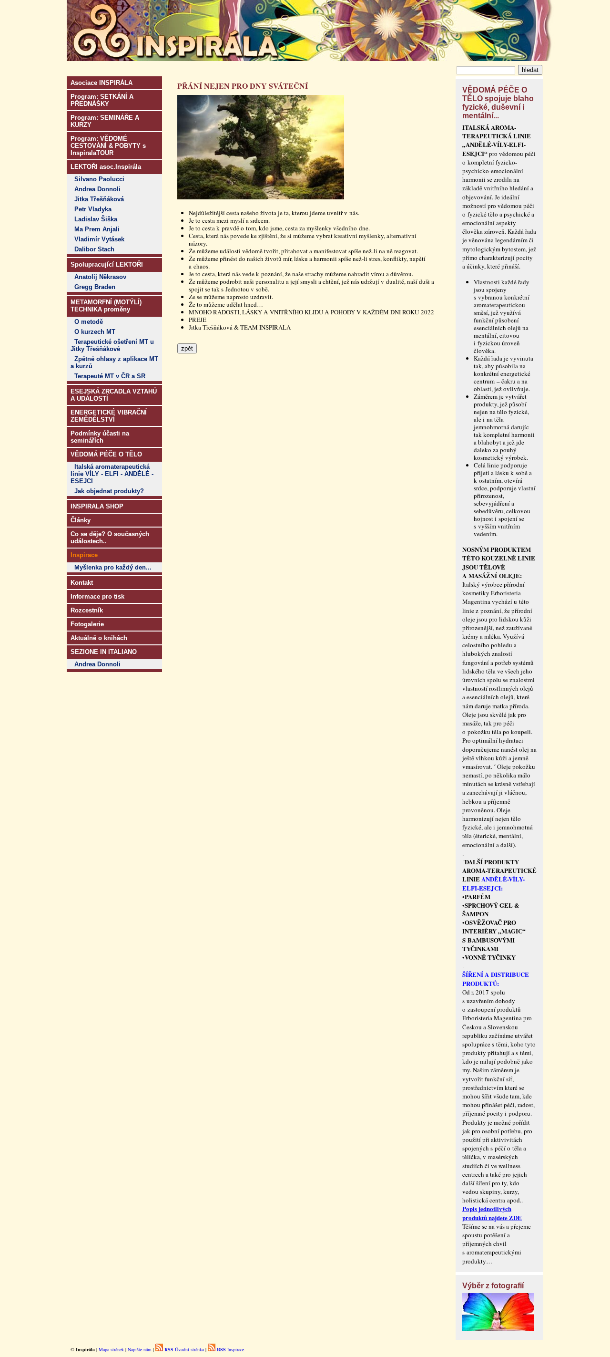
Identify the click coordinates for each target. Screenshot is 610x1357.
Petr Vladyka (93, 209)
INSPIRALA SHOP (97, 506)
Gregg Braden (94, 286)
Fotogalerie (87, 624)
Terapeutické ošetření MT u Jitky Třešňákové (112, 345)
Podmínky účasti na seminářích (100, 437)
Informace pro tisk (97, 596)
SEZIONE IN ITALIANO (104, 651)
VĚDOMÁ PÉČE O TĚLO (106, 454)
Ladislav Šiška (95, 219)
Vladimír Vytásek (99, 239)
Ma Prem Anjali (97, 229)
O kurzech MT (94, 331)
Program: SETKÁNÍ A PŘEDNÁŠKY (102, 100)
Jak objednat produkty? (109, 491)
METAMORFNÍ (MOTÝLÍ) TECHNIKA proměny (106, 306)
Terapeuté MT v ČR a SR (109, 376)
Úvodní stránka (184, 1349)
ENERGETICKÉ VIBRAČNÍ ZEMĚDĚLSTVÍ (109, 416)
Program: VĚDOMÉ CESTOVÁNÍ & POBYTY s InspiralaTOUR (108, 145)
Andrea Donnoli (97, 189)
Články (81, 520)
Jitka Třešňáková (99, 199)
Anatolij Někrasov (100, 276)
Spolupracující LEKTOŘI (107, 264)
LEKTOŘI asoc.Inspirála (106, 166)
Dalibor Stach (94, 249)
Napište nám (140, 1349)
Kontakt (82, 582)
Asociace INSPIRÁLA (101, 82)
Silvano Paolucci (99, 179)
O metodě (88, 321)
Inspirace (230, 1349)
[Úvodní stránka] (311, 58)
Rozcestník (87, 610)
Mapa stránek (111, 1349)
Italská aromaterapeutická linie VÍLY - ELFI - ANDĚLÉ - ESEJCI (112, 474)
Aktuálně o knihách (99, 638)
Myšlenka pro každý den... (113, 567)
